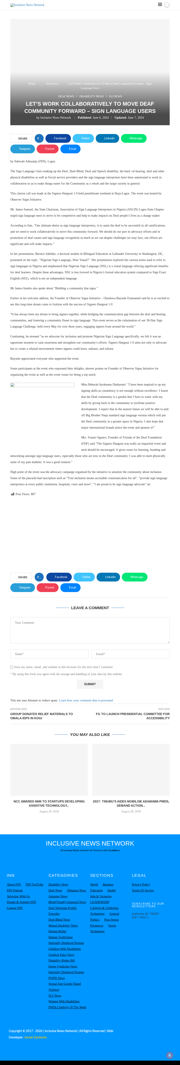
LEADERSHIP (99, 902)
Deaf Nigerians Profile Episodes (63, 911)
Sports (112, 925)
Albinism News (76, 890)
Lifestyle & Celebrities (104, 908)
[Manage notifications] (169, 1055)
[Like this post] (40, 138)
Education (96, 890)
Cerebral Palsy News (61, 954)
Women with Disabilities (64, 1001)
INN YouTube (34, 884)
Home (32, 83)
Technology (97, 913)
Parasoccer (96, 925)
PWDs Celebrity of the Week (67, 1007)
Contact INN (15, 908)
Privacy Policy (141, 884)
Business (108, 884)
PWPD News (57, 978)
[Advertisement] (90, 535)
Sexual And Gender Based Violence (65, 986)
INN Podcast (15, 890)
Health (112, 890)
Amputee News (58, 896)
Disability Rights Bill (62, 960)
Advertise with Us (18, 896)
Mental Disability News (63, 925)
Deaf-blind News (59, 919)
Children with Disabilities (65, 949)
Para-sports (111, 919)
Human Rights (57, 931)
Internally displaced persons (66, 943)
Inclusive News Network (55, 117)
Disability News (58, 884)
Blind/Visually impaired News (67, 902)
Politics (94, 919)
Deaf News (52, 83)
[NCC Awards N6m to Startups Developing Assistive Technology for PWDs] (49, 769)
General (114, 913)
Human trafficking (61, 937)
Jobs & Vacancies (101, 896)
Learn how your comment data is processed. (86, 700)
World (94, 884)
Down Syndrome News (63, 966)
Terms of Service (143, 890)
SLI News (55, 995)
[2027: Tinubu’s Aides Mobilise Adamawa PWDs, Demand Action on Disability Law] (131, 769)
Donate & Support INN (21, 902)
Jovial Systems (35, 1037)
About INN (14, 884)
